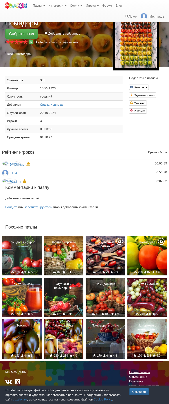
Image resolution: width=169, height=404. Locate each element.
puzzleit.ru (20, 399)
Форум (107, 5)
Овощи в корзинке (64, 242)
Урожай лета (64, 325)
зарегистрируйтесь (37, 207)
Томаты (22, 325)
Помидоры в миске (105, 325)
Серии (75, 5)
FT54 (13, 173)
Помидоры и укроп (21, 242)
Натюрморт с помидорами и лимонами (147, 329)
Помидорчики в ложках (105, 244)
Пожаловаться (139, 372)
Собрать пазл (21, 33)
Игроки (91, 5)
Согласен (139, 391)
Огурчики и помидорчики (63, 286)
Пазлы (38, 5)
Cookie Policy (103, 399)
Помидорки (147, 242)
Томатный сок (22, 284)
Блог (119, 5)
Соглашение (138, 376)
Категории (56, 5)
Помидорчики (105, 284)
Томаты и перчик (147, 284)
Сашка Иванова (51, 104)
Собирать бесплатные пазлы (57, 42)
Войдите (11, 207)
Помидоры (23, 53)
